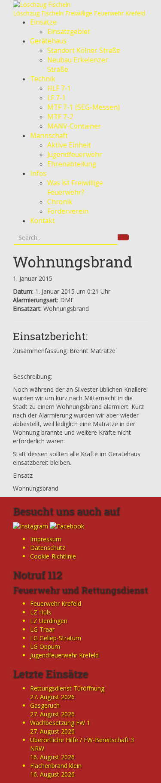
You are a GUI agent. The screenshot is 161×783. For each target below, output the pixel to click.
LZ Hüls (40, 612)
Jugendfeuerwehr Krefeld (64, 655)
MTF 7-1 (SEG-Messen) (83, 107)
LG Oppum (45, 646)
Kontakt (42, 220)
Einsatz (23, 475)
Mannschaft (49, 135)
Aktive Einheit (69, 145)
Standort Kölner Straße (83, 50)
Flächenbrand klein (56, 766)
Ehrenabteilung (71, 164)
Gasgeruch (45, 705)
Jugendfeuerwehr (74, 154)
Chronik (60, 201)
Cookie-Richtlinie (53, 556)
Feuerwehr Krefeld (55, 603)
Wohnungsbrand (73, 261)
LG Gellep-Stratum (55, 638)
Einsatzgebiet (68, 31)
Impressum (45, 539)
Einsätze (43, 22)
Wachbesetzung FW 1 (60, 723)
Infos (38, 173)
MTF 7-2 (60, 116)
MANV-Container (74, 126)
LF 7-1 (56, 97)
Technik (42, 78)
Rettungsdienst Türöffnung (67, 688)
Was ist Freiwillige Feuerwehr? (75, 187)
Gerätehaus (48, 41)
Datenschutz (47, 547)
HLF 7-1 (59, 88)
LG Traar (42, 629)
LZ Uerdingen (48, 621)
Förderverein (67, 211)
